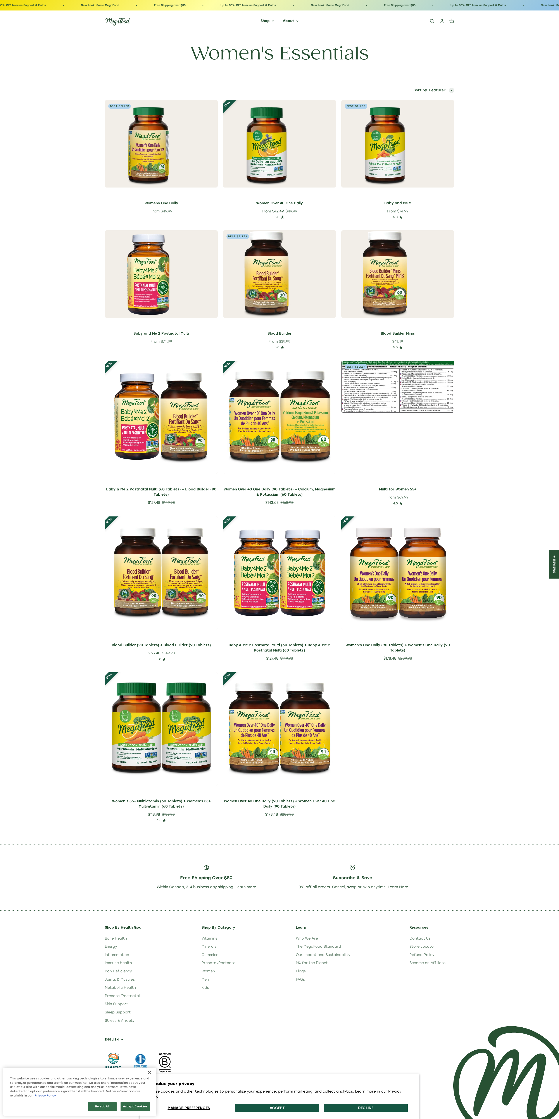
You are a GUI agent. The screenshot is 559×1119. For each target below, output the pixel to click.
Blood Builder (279, 333)
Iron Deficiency (118, 971)
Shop (265, 21)
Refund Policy (421, 955)
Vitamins (209, 938)
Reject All (102, 1106)
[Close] (149, 1072)
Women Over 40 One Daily (279, 203)
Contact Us (420, 938)
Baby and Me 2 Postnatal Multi (161, 333)
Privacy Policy (45, 1095)
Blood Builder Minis (398, 333)
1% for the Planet (312, 963)
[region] (79, 1092)
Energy (111, 946)
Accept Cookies (135, 1106)
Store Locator (422, 946)
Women (208, 971)
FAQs (300, 979)
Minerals (209, 946)
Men (205, 979)
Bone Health (116, 938)
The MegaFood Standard (318, 946)
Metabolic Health (120, 987)
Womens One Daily (161, 203)
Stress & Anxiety (120, 1020)
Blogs (301, 971)
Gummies (210, 955)
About (288, 21)
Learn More (398, 887)
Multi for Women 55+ (397, 489)
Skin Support (116, 1004)
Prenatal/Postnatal (122, 996)
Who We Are (307, 938)
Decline (366, 1108)
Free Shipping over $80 (120, 5)
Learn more (245, 887)
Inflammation (117, 955)
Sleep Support (118, 1012)
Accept (277, 1108)
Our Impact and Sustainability (323, 955)
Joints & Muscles (120, 979)
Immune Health (118, 963)
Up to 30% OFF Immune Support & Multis (198, 5)
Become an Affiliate (427, 963)
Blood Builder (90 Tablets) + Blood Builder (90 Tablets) (161, 645)
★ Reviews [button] (554, 564)
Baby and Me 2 (397, 203)
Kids (205, 987)
